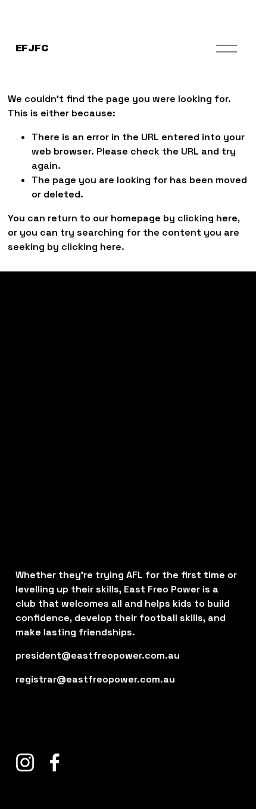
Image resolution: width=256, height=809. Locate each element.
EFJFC (31, 48)
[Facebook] (54, 762)
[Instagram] (25, 762)
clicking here (207, 218)
